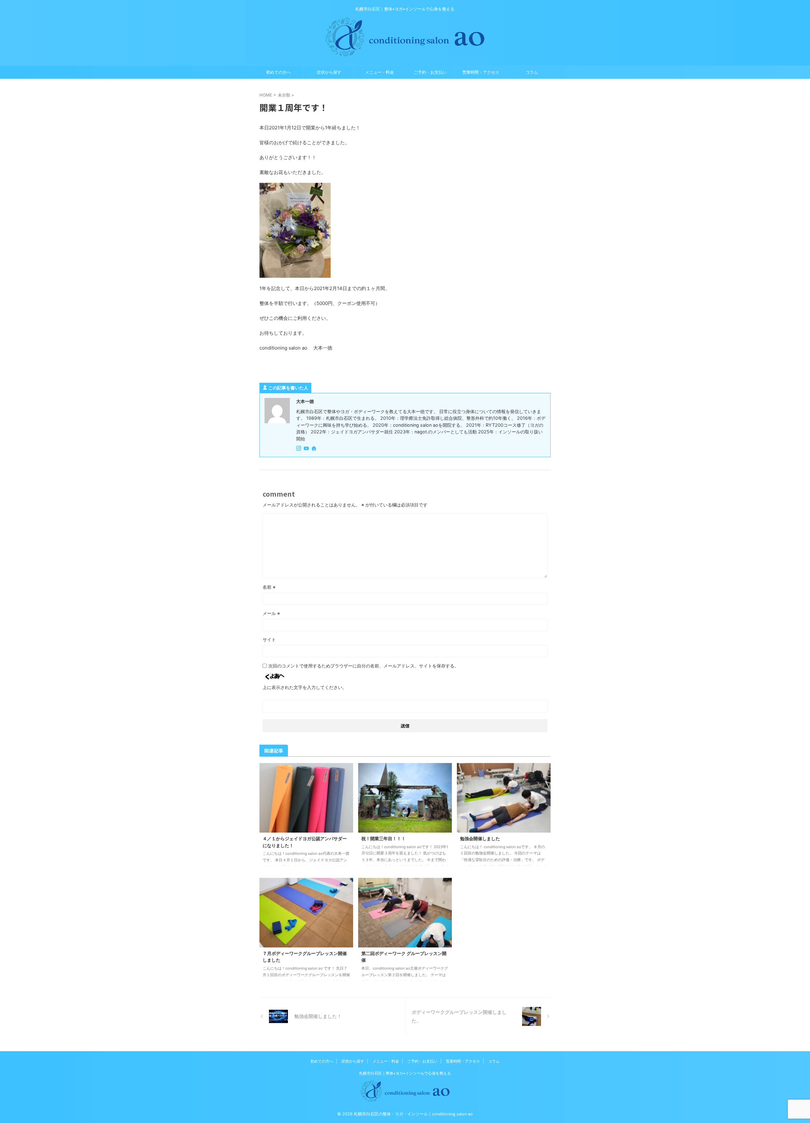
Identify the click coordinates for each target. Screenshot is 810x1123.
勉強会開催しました (480, 838)
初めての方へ (278, 72)
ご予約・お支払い (430, 72)
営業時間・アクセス (480, 72)
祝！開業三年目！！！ (383, 838)
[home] (314, 448)
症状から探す (329, 72)
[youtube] (307, 448)
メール (271, 613)
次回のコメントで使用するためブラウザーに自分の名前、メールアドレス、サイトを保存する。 (363, 665)
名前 (269, 587)
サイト (269, 639)
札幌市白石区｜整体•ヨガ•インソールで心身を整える (405, 1073)
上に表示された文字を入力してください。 (305, 687)
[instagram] (299, 448)
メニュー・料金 (379, 72)
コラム (532, 72)
